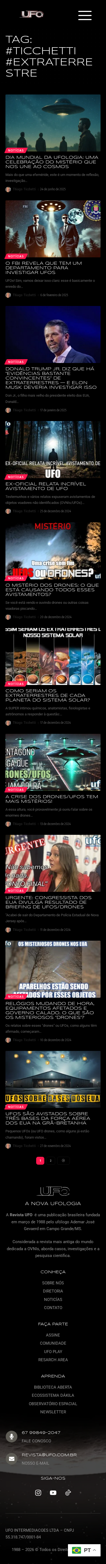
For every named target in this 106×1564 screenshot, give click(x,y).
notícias (16, 256)
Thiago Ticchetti (24, 189)
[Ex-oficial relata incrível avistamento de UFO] (53, 449)
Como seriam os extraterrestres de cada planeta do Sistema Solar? (47, 696)
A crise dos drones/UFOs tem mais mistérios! (51, 799)
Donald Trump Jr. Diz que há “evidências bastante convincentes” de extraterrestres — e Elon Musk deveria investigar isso (51, 378)
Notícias (16, 150)
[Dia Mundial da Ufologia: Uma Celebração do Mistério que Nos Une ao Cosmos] (53, 122)
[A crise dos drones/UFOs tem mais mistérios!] (53, 762)
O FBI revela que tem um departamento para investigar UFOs (43, 268)
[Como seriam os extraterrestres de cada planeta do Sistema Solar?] (53, 656)
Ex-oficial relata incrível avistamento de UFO (45, 486)
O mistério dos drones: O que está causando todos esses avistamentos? (52, 590)
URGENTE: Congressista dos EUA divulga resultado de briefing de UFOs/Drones (48, 902)
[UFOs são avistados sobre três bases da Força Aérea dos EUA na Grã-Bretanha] (53, 1079)
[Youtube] (53, 1493)
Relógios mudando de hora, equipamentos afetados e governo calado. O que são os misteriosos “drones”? (49, 1010)
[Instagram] (38, 1493)
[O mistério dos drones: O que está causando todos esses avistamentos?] (53, 550)
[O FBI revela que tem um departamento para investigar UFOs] (53, 228)
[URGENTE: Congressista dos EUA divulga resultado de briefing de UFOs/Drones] (53, 863)
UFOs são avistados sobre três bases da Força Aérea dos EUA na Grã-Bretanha (47, 1119)
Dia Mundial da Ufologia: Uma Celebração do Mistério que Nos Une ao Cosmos (51, 162)
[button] (84, 16)
